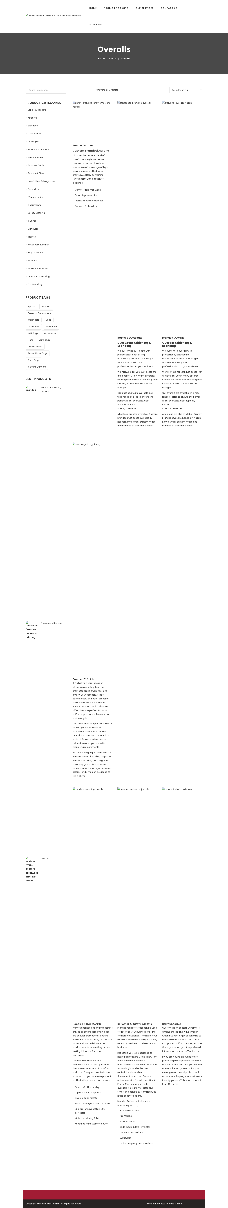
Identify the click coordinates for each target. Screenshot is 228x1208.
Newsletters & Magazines (41, 181)
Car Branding (35, 284)
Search (62, 90)
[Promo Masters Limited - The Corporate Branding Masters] (56, 16)
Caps (48, 319)
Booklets (32, 260)
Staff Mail (96, 24)
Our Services (144, 8)
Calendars (33, 189)
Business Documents (39, 313)
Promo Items (35, 346)
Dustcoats (33, 326)
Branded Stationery (38, 149)
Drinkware (33, 228)
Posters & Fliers (36, 173)
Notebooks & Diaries (38, 244)
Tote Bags (33, 360)
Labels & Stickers (37, 109)
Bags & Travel (35, 252)
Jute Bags (44, 340)
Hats (30, 340)
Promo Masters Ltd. (49, 1203)
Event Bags (51, 326)
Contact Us (169, 8)
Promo (112, 58)
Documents (34, 205)
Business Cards (36, 165)
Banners (46, 306)
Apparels (32, 117)
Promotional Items (38, 268)
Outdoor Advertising (39, 276)
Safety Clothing (36, 212)
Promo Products (116, 8)
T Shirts (32, 220)
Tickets (32, 236)
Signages (33, 125)
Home (93, 8)
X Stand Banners (37, 366)
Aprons (32, 306)
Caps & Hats (34, 133)
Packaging (33, 141)
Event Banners (35, 157)
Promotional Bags (37, 353)
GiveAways (50, 333)
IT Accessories (35, 197)
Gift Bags (33, 333)
